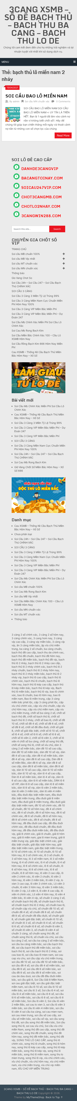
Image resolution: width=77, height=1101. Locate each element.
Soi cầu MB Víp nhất (23, 258)
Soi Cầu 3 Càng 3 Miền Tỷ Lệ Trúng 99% (35, 295)
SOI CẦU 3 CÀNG (22, 291)
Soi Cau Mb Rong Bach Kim (28, 330)
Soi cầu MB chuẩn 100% (26, 253)
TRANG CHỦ (19, 249)
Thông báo (18, 273)
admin (16, 101)
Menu (5, 61)
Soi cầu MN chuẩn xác (37, 101)
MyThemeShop (35, 1097)
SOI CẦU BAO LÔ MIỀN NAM (36, 95)
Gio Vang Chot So (22, 277)
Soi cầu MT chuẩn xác (25, 263)
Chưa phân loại (23, 534)
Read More (63, 135)
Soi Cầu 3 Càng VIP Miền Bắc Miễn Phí (34, 309)
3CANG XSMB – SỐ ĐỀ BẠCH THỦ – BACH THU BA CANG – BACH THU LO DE (38, 25)
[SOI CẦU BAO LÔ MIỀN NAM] (12, 114)
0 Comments (63, 101)
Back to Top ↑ (54, 1097)
